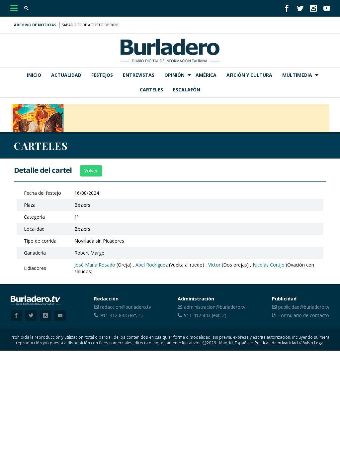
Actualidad (66, 75)
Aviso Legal (313, 342)
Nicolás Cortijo (269, 265)
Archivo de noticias (35, 24)
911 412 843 (113, 315)
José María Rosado (94, 265)
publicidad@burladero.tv (303, 307)
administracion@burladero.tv (214, 307)
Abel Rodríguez (151, 265)
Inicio (34, 75)
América (206, 75)
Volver (91, 171)
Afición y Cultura (249, 75)
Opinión (174, 75)
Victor (214, 265)
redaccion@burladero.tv (125, 307)
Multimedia (297, 75)
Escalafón (186, 89)
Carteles (151, 89)
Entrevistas (138, 75)
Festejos (102, 75)
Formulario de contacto (303, 315)
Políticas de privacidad (276, 342)
